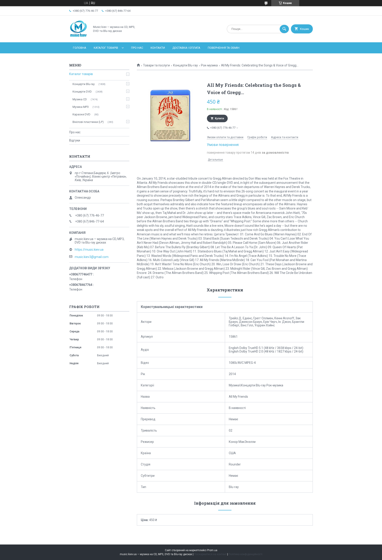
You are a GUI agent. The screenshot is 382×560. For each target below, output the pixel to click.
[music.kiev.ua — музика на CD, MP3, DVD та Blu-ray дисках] (78, 37)
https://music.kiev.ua (89, 249)
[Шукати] (284, 29)
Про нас (137, 47)
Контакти (158, 47)
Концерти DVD (82, 91)
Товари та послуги (156, 65)
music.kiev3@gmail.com (92, 257)
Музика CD (80, 99)
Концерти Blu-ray (185, 65)
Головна (79, 47)
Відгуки (74, 140)
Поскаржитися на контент (210, 554)
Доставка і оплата (186, 47)
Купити (219, 118)
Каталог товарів (106, 47)
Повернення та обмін (223, 47)
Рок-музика (209, 65)
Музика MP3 (81, 107)
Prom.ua (212, 550)
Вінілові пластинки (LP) (88, 122)
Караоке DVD (81, 114)
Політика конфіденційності (245, 554)
